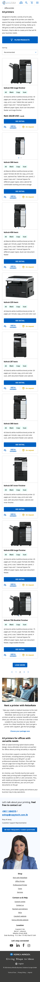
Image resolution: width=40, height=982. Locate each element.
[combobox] (4, 52)
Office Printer (20, 881)
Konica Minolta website (20, 920)
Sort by (4, 48)
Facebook (23, 946)
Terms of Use (12, 972)
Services (20, 892)
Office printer (9, 8)
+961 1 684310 (9, 811)
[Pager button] (11, 672)
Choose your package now (20, 731)
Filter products (22, 40)
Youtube (11, 946)
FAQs (20, 913)
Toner (20, 889)
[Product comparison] (21, 2)
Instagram (29, 946)
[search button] (26, 2)
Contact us (20, 905)
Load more (20, 665)
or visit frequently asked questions (19, 830)
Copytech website (20, 916)
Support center (20, 902)
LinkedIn (18, 946)
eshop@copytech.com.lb (15, 814)
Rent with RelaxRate (20, 878)
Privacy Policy (22, 972)
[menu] (37, 2)
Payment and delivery (20, 909)
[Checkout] (32, 2)
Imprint (30, 972)
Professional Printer (20, 885)
